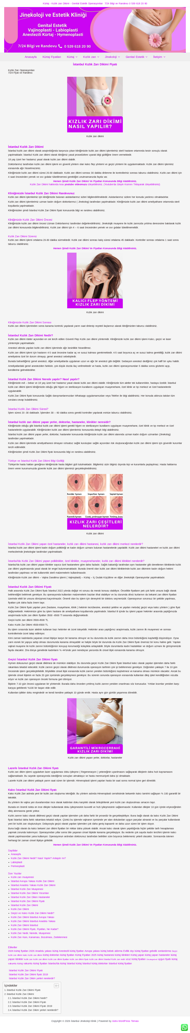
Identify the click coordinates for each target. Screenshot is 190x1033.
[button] (75, 57)
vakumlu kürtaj (15, 963)
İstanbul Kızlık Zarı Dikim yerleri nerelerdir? (32, 978)
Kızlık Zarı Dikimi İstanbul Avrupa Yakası (32, 917)
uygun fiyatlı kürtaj (167, 959)
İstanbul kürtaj (74, 963)
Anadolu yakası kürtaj (46, 951)
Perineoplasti (17, 866)
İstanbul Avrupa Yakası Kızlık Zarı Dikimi (32, 881)
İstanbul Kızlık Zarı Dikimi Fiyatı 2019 (32, 1006)
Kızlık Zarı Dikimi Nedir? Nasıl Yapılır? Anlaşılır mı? (38, 858)
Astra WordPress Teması (125, 1021)
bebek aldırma (114, 951)
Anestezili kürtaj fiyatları (71, 951)
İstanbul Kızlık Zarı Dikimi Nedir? (29, 998)
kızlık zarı (28, 959)
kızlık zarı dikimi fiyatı (79, 959)
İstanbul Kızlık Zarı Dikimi (24, 905)
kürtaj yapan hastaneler (157, 955)
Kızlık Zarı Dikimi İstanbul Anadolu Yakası (33, 921)
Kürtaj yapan (137, 955)
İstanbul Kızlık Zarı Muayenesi (27, 889)
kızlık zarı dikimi (40, 959)
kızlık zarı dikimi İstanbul (99, 959)
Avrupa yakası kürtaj (95, 951)
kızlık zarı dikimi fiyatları (58, 959)
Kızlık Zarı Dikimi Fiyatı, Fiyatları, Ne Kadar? (34, 929)
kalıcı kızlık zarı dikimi (32, 955)
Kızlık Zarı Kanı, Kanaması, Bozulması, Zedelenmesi (39, 937)
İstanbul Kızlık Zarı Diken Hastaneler (30, 897)
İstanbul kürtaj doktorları (95, 963)
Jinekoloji (111, 56)
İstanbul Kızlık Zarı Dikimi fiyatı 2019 (28, 974)
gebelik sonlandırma (160, 951)
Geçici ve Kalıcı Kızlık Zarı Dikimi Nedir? (32, 913)
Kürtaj (70, 56)
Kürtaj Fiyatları (52, 56)
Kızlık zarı (89, 56)
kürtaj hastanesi (105, 955)
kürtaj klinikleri (122, 955)
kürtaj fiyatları (67, 955)
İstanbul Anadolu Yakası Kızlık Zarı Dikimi (33, 885)
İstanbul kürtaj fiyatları (120, 963)
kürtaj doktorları (51, 955)
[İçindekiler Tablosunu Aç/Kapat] (55, 985)
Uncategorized (151, 959)
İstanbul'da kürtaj (57, 963)
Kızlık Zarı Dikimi (20, 909)
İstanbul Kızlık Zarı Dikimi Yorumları (30, 893)
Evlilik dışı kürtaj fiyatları (136, 951)
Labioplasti (16, 862)
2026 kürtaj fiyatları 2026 (21, 951)
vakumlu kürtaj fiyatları (35, 963)
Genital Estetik (135, 56)
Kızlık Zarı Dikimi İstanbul (24, 925)
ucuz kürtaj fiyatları (136, 959)
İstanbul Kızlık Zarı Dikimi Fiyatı (28, 901)
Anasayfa (31, 56)
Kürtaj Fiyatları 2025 (86, 955)
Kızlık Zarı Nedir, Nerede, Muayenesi (30, 933)
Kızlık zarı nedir (118, 959)
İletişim (157, 56)
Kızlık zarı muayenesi (22, 877)
